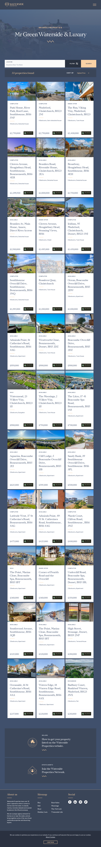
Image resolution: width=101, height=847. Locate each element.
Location (9, 62)
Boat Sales (55, 803)
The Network (56, 809)
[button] (94, 5)
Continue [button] (50, 842)
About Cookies (50, 837)
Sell (39, 806)
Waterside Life (57, 812)
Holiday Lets (42, 812)
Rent (39, 809)
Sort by (70, 73)
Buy (39, 803)
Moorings (55, 806)
